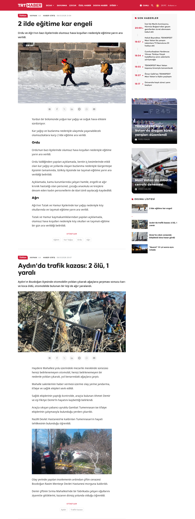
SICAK (49, 6)
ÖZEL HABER (85, 6)
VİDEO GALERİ (144, 189)
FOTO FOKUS (144, 139)
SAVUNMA (62, 6)
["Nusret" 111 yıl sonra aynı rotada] (140, 248)
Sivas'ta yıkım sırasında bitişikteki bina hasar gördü (162, 236)
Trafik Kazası (77, 509)
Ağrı (88, 239)
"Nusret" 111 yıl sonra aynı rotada (161, 248)
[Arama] (153, 5)
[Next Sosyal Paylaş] (49, 109)
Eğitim (56, 239)
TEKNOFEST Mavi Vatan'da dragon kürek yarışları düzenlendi (154, 131)
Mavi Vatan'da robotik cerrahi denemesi (153, 182)
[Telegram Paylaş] (79, 109)
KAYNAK (33, 16)
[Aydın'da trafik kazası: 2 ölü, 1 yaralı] (140, 224)
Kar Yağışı (68, 239)
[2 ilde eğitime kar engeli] (140, 208)
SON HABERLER (148, 18)
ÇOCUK (72, 6)
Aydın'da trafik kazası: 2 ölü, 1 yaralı (163, 224)
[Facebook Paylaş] (57, 109)
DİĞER (113, 6)
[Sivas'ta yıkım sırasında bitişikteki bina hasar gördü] (140, 236)
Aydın (63, 509)
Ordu (79, 239)
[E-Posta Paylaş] (94, 109)
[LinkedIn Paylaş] (72, 109)
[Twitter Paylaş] (64, 109)
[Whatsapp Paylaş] (86, 109)
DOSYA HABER (100, 6)
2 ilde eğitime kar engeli (160, 209)
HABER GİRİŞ (49, 16)
